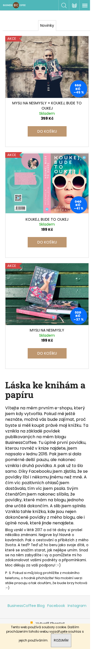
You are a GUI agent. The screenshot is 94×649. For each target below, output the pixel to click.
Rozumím (61, 640)
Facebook (56, 605)
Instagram (77, 605)
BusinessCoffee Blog (26, 605)
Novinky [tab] (47, 25)
